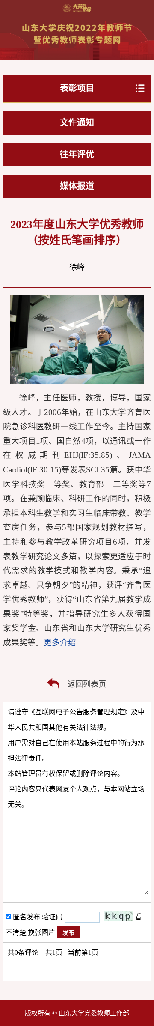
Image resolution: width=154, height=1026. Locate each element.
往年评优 (77, 154)
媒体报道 (77, 186)
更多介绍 (60, 642)
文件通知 (77, 122)
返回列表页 (87, 684)
